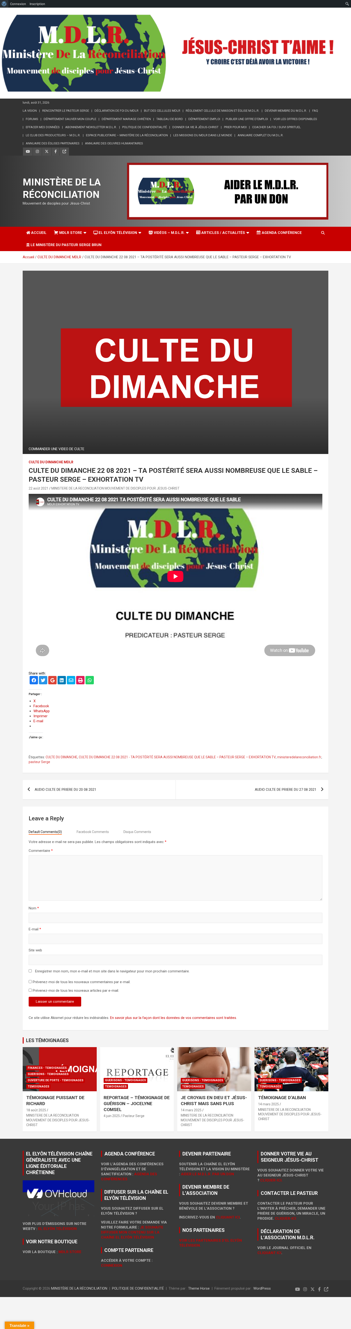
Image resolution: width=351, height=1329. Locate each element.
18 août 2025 (36, 1110)
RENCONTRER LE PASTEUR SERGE (65, 110)
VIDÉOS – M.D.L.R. (169, 233)
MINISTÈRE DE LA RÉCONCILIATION (79, 1288)
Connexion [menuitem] (18, 4)
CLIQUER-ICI (285, 1218)
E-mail (35, 929)
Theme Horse (199, 1288)
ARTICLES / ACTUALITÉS (223, 233)
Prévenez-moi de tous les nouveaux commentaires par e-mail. (81, 982)
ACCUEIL (39, 233)
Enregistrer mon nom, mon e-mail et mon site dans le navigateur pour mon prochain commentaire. (112, 971)
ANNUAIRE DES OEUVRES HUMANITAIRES (114, 143)
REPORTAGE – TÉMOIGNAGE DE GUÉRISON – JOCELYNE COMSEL (137, 1103)
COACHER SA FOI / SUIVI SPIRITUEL (276, 127)
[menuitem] (4, 4)
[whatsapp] (89, 681)
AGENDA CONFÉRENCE (282, 233)
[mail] (71, 681)
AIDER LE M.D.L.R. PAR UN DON (207, 1174)
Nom (34, 908)
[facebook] (34, 681)
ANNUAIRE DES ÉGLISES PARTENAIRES (53, 143)
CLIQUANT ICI (228, 1217)
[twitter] (43, 681)
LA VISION (30, 110)
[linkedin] (62, 681)
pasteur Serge (39, 762)
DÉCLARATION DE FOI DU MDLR (116, 110)
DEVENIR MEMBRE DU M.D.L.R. (286, 110)
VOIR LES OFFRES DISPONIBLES (295, 119)
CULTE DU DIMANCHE (61, 757)
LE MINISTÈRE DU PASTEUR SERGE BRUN (66, 245)
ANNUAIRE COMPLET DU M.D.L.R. (260, 135)
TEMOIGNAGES (38, 1086)
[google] (52, 681)
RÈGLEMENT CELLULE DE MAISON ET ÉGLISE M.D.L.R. (222, 110)
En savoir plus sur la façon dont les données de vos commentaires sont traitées (173, 1018)
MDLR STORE (70, 233)
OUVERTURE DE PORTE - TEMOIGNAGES (55, 1080)
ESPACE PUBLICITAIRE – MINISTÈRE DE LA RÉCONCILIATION (127, 135)
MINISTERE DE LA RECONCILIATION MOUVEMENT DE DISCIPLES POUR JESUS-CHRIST (115, 488)
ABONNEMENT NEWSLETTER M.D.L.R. (91, 127)
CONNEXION (111, 1265)
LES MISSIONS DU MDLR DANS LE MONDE (202, 135)
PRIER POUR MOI (235, 127)
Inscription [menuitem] (37, 4)
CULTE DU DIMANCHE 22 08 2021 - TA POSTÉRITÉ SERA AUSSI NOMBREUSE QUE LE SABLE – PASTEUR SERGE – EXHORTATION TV (177, 757)
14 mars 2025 (191, 1110)
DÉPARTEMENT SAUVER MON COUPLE (70, 119)
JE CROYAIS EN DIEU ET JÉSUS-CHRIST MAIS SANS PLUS (214, 1100)
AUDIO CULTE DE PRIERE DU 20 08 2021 (65, 789)
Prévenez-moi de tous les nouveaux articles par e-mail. (76, 990)
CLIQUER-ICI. (271, 1180)
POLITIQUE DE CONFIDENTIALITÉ (138, 1288)
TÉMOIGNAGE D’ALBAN (282, 1097)
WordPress (262, 1288)
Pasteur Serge (133, 1116)
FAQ (315, 110)
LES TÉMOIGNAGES (47, 1040)
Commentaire (41, 851)
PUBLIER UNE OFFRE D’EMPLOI (247, 119)
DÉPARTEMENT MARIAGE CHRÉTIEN (126, 119)
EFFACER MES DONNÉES (43, 127)
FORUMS (32, 119)
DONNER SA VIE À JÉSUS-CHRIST (195, 127)
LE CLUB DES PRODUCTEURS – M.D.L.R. (53, 135)
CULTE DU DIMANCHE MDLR (51, 462)
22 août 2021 (38, 488)
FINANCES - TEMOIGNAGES (47, 1068)
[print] (80, 681)
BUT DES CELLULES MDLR (162, 110)
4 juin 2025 (112, 1116)
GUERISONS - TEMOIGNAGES (48, 1074)
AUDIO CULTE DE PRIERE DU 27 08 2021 (285, 789)
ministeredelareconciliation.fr (299, 757)
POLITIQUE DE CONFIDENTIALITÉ (144, 127)
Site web (35, 950)
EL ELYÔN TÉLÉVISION (118, 233)
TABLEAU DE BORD (169, 119)
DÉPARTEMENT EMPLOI (204, 119)
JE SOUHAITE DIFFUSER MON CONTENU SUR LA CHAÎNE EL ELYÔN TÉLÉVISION (132, 1232)
